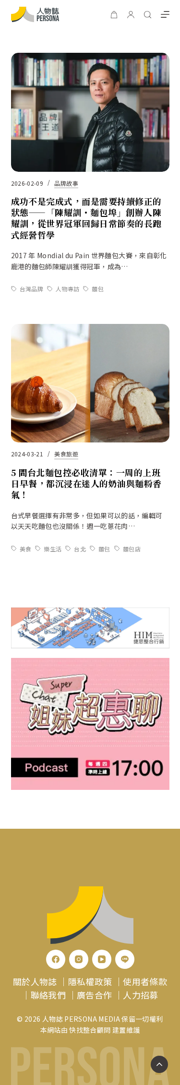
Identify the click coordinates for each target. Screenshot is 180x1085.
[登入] (130, 14)
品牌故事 (66, 183)
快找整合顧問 (89, 1030)
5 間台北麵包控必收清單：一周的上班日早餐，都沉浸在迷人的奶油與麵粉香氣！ (86, 483)
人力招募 (140, 995)
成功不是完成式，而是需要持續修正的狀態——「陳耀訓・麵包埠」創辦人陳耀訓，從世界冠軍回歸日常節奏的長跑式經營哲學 (86, 218)
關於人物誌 (35, 981)
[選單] (165, 14)
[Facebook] (55, 959)
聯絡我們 (48, 995)
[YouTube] (101, 959)
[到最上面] (159, 1064)
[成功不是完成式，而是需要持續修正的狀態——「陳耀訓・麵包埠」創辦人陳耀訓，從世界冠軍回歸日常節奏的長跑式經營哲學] (90, 112)
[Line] (124, 959)
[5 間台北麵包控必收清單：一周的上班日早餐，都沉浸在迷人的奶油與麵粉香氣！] (90, 383)
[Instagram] (78, 959)
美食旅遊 (66, 454)
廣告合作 (94, 995)
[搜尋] (147, 14)
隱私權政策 (90, 981)
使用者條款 (145, 981)
